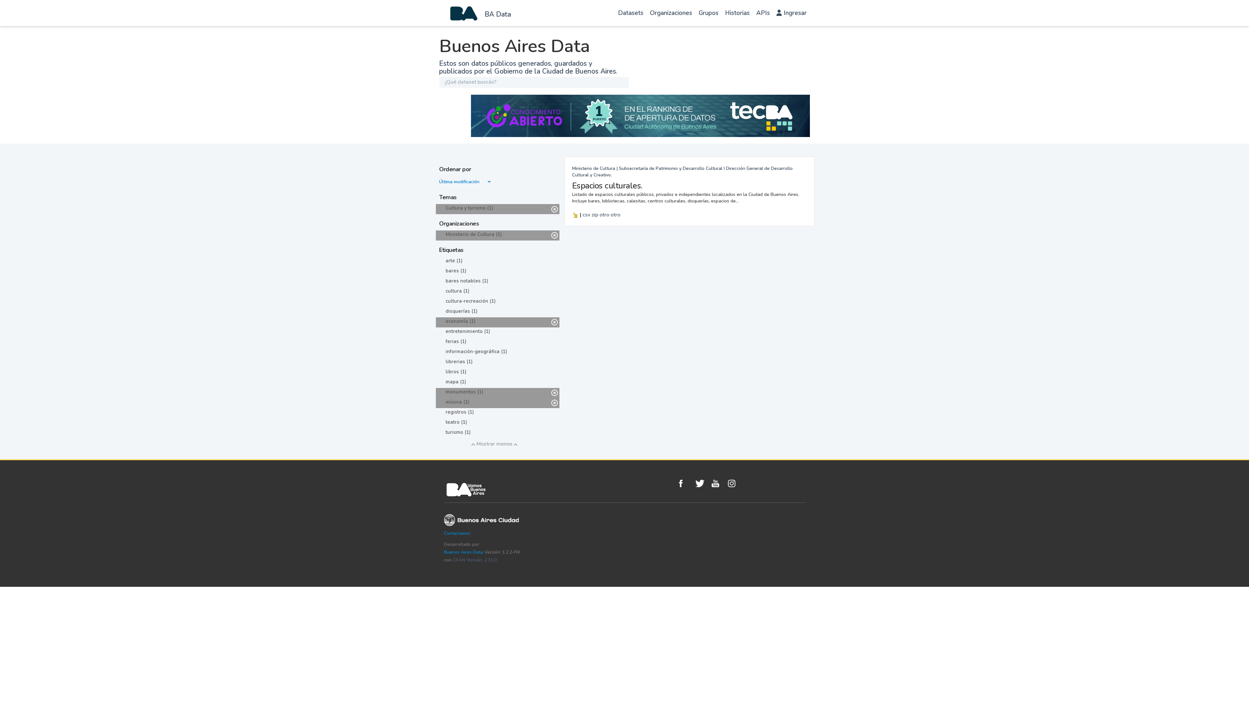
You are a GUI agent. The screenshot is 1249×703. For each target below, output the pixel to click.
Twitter (701, 483)
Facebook (685, 483)
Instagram (734, 483)
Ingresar (794, 13)
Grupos (709, 13)
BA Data (498, 14)
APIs (763, 13)
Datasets (630, 13)
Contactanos (457, 533)
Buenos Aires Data (463, 552)
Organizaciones (671, 13)
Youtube (718, 483)
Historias (737, 13)
